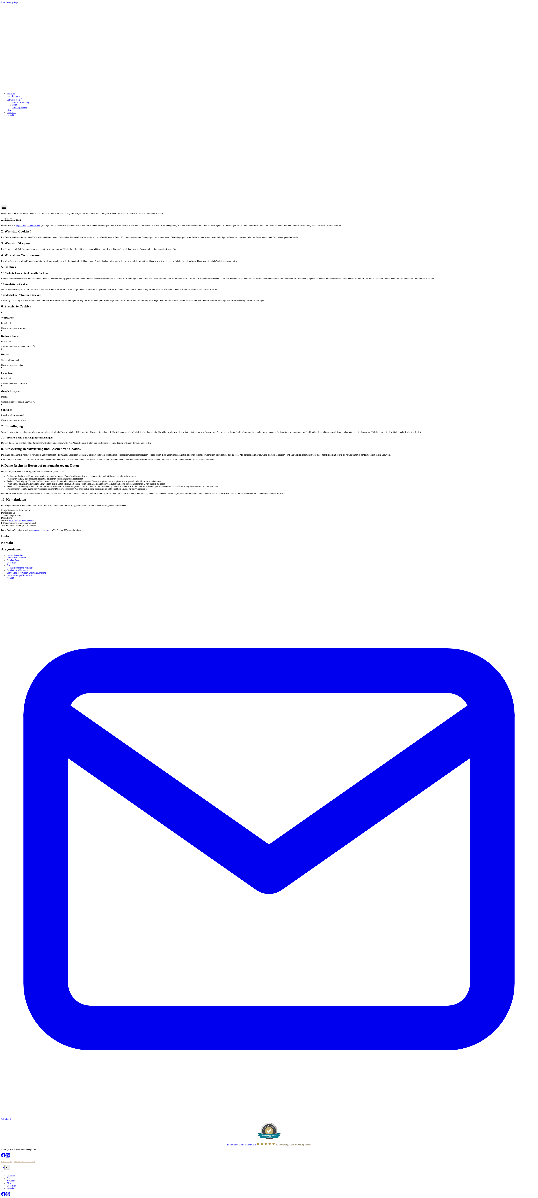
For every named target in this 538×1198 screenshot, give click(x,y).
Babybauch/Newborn (16, 557)
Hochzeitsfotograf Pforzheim (19, 575)
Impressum (6, 1161)
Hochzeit (11, 93)
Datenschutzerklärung (25, 1161)
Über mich (11, 112)
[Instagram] (8, 1157)
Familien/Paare (13, 560)
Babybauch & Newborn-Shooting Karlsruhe (26, 573)
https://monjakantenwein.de (28, 225)
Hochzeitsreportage (15, 555)
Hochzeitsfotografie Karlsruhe (20, 568)
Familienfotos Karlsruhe (17, 570)
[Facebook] (3, 1157)
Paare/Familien (13, 96)
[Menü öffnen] (4, 207)
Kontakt (10, 115)
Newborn (11, 1181)
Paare (9, 1178)
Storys (9, 565)
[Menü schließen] (2, 1171)
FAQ (14, 105)
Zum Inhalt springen (10, 2)
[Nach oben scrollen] (2, 1168)
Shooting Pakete (19, 107)
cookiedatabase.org (41, 530)
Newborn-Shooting (20, 102)
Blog (9, 110)
